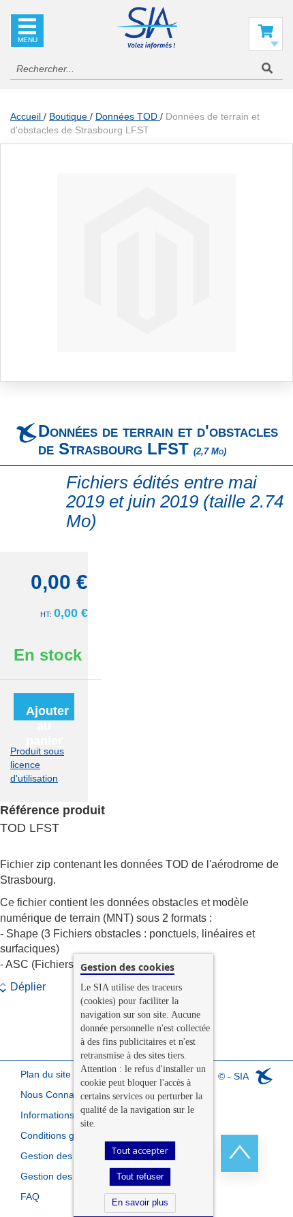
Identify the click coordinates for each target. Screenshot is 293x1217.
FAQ (30, 1196)
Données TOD (127, 116)
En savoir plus (140, 1202)
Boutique (69, 116)
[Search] (267, 68)
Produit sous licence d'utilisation (37, 765)
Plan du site (45, 1074)
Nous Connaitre (54, 1094)
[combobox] (146, 69)
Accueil (27, 116)
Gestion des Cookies (65, 1176)
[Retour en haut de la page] (239, 1153)
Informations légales (64, 1115)
